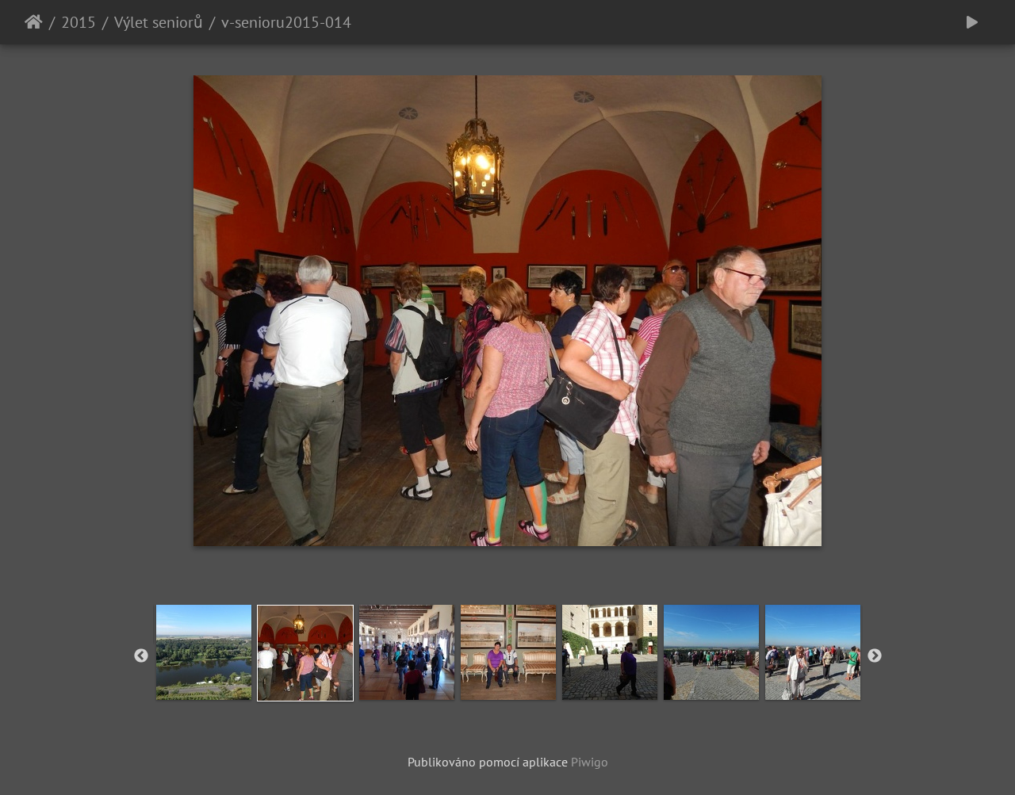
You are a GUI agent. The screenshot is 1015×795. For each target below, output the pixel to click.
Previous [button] (141, 656)
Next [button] (875, 656)
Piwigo (589, 762)
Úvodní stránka (34, 22)
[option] (204, 652)
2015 (78, 22)
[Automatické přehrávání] (972, 22)
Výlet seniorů (158, 22)
